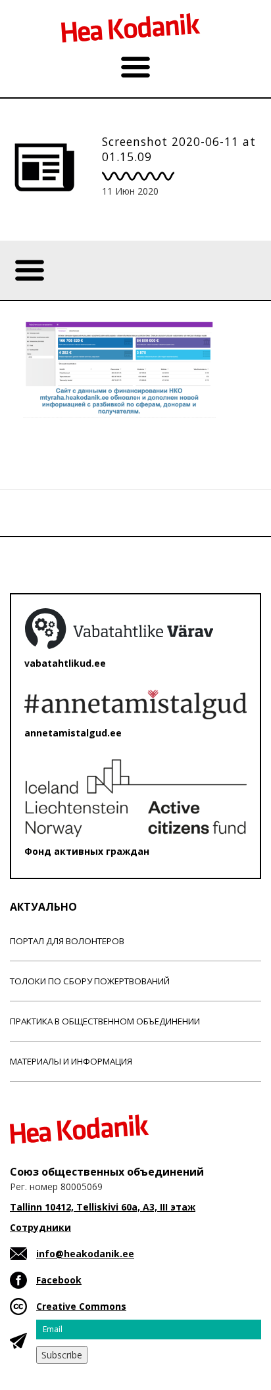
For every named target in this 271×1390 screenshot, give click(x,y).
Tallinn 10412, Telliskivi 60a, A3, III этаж (102, 1207)
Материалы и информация (71, 1061)
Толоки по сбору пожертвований (90, 981)
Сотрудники (40, 1227)
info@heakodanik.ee (85, 1253)
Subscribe (61, 1355)
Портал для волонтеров (67, 941)
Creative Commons (81, 1306)
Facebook (59, 1280)
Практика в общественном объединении (105, 1021)
